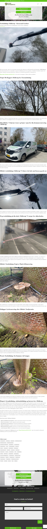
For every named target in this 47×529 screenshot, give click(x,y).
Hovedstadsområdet (30, 491)
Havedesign (16, 448)
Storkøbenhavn (12, 457)
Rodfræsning (2, 457)
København (6, 453)
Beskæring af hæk (3, 442)
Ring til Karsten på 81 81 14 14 (25, 430)
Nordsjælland (11, 453)
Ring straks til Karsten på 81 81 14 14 (7, 74)
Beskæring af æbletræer (4, 444)
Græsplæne (6, 448)
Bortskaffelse (11, 444)
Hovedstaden (11, 451)
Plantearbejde (11, 455)
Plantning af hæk (17, 455)
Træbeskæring (2, 459)
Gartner (1, 448)
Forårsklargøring (11, 446)
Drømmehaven (2, 446)
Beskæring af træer (10, 442)
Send (40, 521)
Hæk (15, 451)
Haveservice (2, 451)
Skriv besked (23, 12)
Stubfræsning (18, 457)
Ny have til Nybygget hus (4, 455)
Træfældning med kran (14, 459)
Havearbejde (11, 448)
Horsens (7, 451)
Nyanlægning (16, 453)
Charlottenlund (16, 444)
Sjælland (7, 457)
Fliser (7, 446)
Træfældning (26, 25)
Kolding (1, 453)
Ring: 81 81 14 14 (23, 8)
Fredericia (17, 446)
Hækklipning (19, 451)
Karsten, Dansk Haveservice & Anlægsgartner (9, 25)
